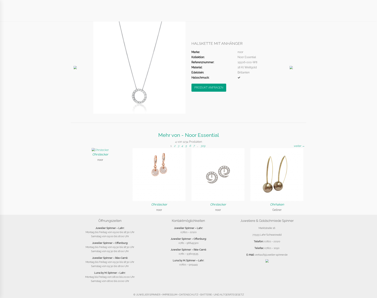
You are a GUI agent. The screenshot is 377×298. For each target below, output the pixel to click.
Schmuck (168, 14)
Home (91, 14)
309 (202, 145)
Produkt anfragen (208, 87)
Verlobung (190, 14)
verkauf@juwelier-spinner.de (271, 254)
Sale (281, 14)
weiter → (299, 145)
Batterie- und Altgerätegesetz (222, 294)
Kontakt (265, 14)
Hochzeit (214, 14)
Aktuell (108, 14)
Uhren (148, 14)
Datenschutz (188, 294)
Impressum (169, 294)
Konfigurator (240, 14)
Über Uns (129, 14)
